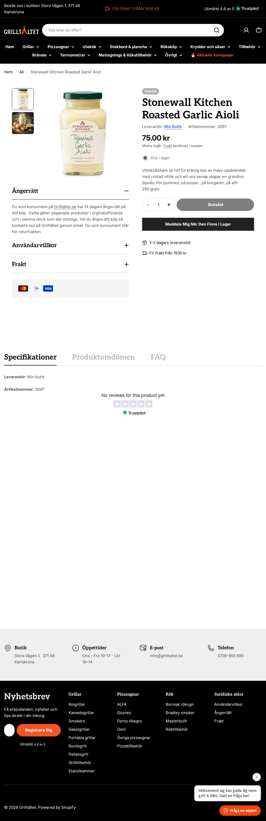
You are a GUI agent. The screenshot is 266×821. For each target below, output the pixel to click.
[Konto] (246, 30)
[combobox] (133, 30)
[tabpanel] (133, 383)
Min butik (173, 126)
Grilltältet (27, 807)
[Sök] (217, 30)
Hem (8, 71)
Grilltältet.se (65, 206)
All (21, 71)
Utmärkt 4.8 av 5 (219, 8)
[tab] (30, 358)
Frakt (167, 146)
